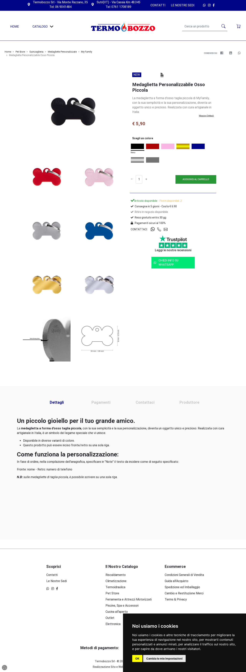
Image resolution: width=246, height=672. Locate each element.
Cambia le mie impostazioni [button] (164, 658)
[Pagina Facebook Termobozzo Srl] (214, 5)
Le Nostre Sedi (182, 5)
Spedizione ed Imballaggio (182, 587)
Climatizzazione (116, 581)
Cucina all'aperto (117, 612)
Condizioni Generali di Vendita (184, 575)
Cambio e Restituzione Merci (184, 593)
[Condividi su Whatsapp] (239, 53)
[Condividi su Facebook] (221, 53)
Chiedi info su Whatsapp (168, 263)
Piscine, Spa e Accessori (122, 605)
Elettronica (113, 624)
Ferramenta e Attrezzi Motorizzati (129, 599)
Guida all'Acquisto (176, 581)
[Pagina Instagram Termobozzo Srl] (209, 5)
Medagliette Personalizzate (62, 51)
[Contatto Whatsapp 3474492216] (204, 5)
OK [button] (137, 658)
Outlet (110, 618)
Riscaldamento (116, 575)
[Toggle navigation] (52, 26)
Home (8, 51)
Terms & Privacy (176, 599)
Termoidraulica (115, 587)
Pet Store (20, 51)
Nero (133, 153)
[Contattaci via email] (167, 229)
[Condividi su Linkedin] (230, 53)
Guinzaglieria (36, 51)
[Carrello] (239, 27)
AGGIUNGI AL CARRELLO (196, 179)
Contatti (157, 5)
